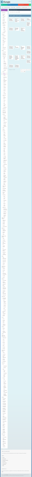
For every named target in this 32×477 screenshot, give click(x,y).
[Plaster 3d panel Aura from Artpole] (23, 19)
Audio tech (4, 58)
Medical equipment (4, 230)
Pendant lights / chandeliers (5, 176)
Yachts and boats (4, 375)
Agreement (4, 464)
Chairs (4, 154)
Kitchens (5, 115)
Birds (3, 44)
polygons (20, 15)
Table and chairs (4, 150)
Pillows (5, 90)
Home (3, 37)
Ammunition (4, 280)
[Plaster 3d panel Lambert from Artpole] (23, 57)
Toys (4, 101)
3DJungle (7, 474)
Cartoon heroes (4, 315)
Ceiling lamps (4, 179)
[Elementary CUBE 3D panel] (23, 47)
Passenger (5, 373)
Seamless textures (5, 460)
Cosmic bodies (4, 223)
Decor (3, 71)
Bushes (4, 342)
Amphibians (4, 38)
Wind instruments (4, 258)
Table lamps (4, 173)
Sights (3, 17)
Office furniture (5, 144)
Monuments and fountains (4, 23)
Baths (4, 196)
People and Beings (4, 250)
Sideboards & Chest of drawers (5, 161)
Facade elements (4, 432)
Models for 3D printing (4, 236)
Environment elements (4, 419)
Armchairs (5, 140)
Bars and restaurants (4, 54)
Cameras (4, 446)
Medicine (3, 228)
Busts (4, 29)
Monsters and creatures (4, 312)
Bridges (4, 20)
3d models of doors (4, 401)
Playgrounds (4, 421)
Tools (3, 329)
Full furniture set (5, 97)
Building (4, 19)
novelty (14, 15)
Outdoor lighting (4, 429)
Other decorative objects (5, 80)
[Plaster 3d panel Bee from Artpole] (11, 19)
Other (4, 137)
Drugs (3, 234)
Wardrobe (5, 107)
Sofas (4, 132)
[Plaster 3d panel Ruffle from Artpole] (11, 47)
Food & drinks (4, 321)
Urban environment (4, 417)
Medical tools (4, 232)
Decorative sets (5, 78)
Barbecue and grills (4, 411)
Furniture (4, 130)
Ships (3, 369)
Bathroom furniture (5, 213)
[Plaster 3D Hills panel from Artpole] (29, 61)
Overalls (4, 275)
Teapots (5, 70)
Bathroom (4, 207)
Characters (3, 296)
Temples (4, 32)
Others (4, 61)
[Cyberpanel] (17, 46)
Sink (4, 120)
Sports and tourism (3, 350)
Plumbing (4, 194)
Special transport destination (5, 394)
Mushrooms (4, 337)
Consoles (5, 138)
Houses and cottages (4, 15)
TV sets (5, 65)
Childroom (4, 95)
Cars (4, 379)
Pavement (4, 413)
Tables (4, 153)
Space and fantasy (3, 218)
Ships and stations (4, 220)
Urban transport (5, 383)
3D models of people (4, 298)
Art (3, 248)
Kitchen (4, 114)
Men (4, 308)
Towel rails (4, 198)
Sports (4, 277)
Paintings (5, 84)
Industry (3, 326)
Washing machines (5, 63)
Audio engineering (4, 439)
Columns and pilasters (4, 425)
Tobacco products (4, 325)
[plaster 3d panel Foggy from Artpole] (29, 47)
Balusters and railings (4, 409)
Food (2, 317)
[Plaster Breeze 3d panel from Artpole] (11, 57)
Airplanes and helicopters (4, 292)
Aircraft (5, 367)
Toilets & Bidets (5, 216)
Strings (4, 263)
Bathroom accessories (5, 209)
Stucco (5, 89)
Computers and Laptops (4, 444)
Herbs (3, 345)
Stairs (3, 127)
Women (4, 270)
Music (3, 256)
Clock (4, 92)
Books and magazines (4, 112)
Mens (3, 271)
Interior (3, 50)
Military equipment (4, 282)
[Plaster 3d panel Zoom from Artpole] (29, 56)
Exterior (3, 397)
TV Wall (5, 156)
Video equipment (4, 441)
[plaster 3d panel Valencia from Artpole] (23, 29)
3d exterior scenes (4, 399)
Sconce (5, 167)
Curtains (5, 93)
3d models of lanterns (4, 406)
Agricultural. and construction (5, 391)
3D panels (5, 74)
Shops (4, 129)
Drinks (3, 322)
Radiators (5, 200)
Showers (5, 211)
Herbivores (4, 47)
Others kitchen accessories (5, 118)
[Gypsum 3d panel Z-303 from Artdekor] (29, 23)
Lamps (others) (5, 171)
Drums (4, 264)
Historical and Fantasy (4, 285)
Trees (3, 339)
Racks (4, 148)
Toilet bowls (4, 205)
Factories (3, 461)
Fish (3, 45)
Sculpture (4, 25)
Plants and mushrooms (3, 336)
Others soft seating (5, 135)
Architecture (3, 12)
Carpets (5, 87)
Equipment (4, 261)
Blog (3, 465)
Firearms (4, 290)
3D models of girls (5, 301)
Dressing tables (5, 158)
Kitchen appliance (5, 126)
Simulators (4, 361)
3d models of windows (4, 404)
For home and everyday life (4, 243)
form (2, 471)
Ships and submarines (4, 288)
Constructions (5, 226)
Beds (4, 103)
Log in (30, 1)
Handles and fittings (4, 190)
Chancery (4, 110)
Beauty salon (4, 193)
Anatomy (5, 303)
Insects (4, 42)
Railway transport (5, 387)
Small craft (4, 371)
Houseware (4, 188)
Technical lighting (5, 181)
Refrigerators (5, 68)
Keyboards (4, 260)
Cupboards (5, 164)
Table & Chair (5, 105)
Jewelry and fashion (4, 254)
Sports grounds (4, 359)
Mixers (4, 203)
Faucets (5, 123)
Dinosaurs (4, 35)
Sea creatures (4, 41)
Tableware (5, 122)
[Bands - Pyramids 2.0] (29, 19)
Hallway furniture (5, 146)
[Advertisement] (20, 39)
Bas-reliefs (4, 27)
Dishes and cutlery (4, 186)
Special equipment (4, 332)
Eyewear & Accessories (4, 274)
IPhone (4, 435)
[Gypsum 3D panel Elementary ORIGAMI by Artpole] (17, 57)
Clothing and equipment (4, 356)
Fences (4, 427)
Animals (3, 34)
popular (17, 15)
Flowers (4, 348)
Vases (4, 75)
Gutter (3, 414)
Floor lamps (4, 184)
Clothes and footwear (3, 267)
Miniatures (4, 252)
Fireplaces (4, 108)
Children (4, 268)
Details (4, 328)
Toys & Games (4, 246)
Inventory (4, 354)
